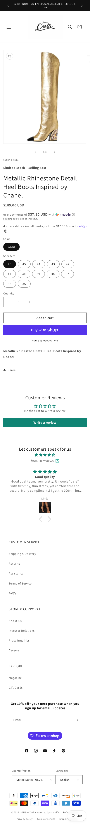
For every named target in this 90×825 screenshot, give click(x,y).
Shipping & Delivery (22, 554)
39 (38, 274)
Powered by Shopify (47, 812)
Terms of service (46, 818)
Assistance (16, 573)
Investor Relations (22, 631)
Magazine (15, 678)
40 (24, 274)
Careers (14, 650)
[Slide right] (54, 152)
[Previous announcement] (8, 5)
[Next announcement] (82, 5)
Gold (11, 247)
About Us (15, 621)
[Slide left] (35, 152)
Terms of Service (20, 583)
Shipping (7, 218)
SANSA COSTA (28, 812)
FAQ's (12, 593)
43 (53, 264)
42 (67, 264)
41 (9, 274)
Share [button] (12, 370)
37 (67, 274)
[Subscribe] (76, 720)
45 (24, 264)
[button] (9, 27)
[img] (45, 455)
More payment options (45, 340)
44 (38, 264)
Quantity (8, 293)
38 (53, 274)
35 (24, 284)
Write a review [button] (44, 422)
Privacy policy (25, 818)
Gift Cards (16, 688)
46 (9, 264)
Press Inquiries (19, 640)
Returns (14, 564)
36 (9, 284)
